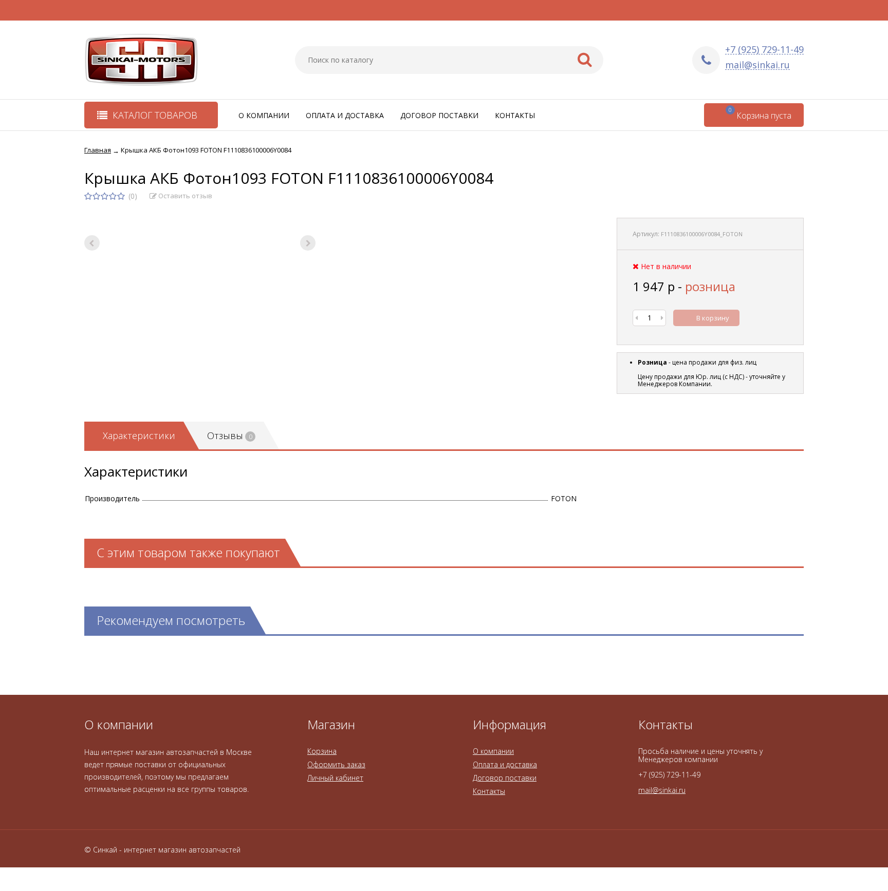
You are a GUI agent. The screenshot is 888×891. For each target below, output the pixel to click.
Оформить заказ (336, 764)
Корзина (322, 751)
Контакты (515, 115)
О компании (263, 115)
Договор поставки (439, 115)
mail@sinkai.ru (757, 65)
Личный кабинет (335, 778)
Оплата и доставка (345, 115)
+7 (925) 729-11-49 (764, 49)
